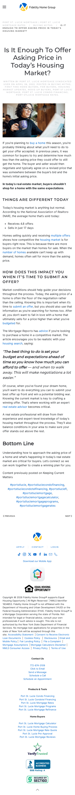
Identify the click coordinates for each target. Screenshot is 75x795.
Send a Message (37, 672)
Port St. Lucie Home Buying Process (37, 726)
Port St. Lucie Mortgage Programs (37, 706)
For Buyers (48, 87)
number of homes (14, 252)
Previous (10, 516)
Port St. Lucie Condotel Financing (37, 699)
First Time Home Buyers (22, 87)
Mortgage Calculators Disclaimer (48, 644)
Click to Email (37, 668)
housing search (12, 343)
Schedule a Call (37, 675)
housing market (50, 239)
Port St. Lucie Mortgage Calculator (37, 723)
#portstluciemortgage (37, 493)
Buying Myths (61, 84)
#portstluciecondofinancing (46, 484)
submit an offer (23, 306)
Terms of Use (58, 648)
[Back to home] (37, 7)
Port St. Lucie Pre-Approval (37, 733)
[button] (4, 7)
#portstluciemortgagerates (37, 505)
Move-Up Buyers (39, 89)
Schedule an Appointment (37, 679)
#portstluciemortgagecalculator (37, 497)
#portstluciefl (58, 489)
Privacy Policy (40, 648)
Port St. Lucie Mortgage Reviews (37, 736)
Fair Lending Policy (30, 641)
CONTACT (38, 547)
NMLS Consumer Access (16, 648)
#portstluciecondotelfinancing (27, 489)
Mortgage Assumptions (15, 644)
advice (43, 331)
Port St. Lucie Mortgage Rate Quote (37, 730)
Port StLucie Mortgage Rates (37, 95)
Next (67, 516)
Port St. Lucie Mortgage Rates (37, 702)
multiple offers (60, 235)
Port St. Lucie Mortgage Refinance (37, 709)
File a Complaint (53, 641)
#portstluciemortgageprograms (37, 501)
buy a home (37, 143)
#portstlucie (18, 484)
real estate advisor (15, 406)
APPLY (20, 547)
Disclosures (50, 638)
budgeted (9, 323)
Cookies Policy (32, 638)
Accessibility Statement (20, 634)
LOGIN (55, 547)
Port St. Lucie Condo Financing (45, 92)
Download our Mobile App (37, 561)
